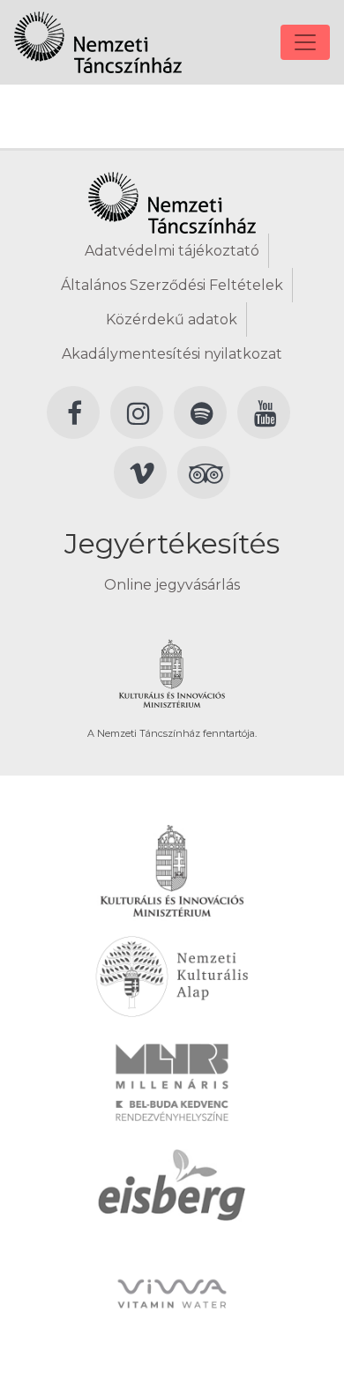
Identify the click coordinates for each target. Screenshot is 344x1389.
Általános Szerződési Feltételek (172, 285)
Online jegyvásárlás (172, 584)
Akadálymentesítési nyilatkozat (172, 353)
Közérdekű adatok (171, 319)
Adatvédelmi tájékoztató (172, 250)
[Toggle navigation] (305, 42)
